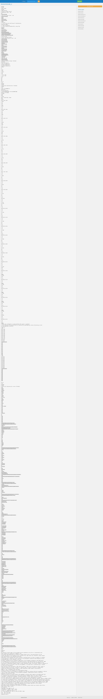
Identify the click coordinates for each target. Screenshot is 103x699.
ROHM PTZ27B (81, 27)
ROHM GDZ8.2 (81, 28)
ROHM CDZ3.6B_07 (82, 16)
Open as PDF (90, 6)
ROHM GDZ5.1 (81, 24)
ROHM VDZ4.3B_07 (82, 20)
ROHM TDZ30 (80, 11)
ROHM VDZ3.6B (81, 19)
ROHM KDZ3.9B (81, 22)
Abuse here (80, 697)
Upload (80, 1)
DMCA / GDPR (74, 697)
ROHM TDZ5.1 (80, 12)
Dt (23, 1)
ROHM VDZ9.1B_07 (82, 14)
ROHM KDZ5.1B (81, 17)
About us (68, 697)
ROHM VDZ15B (81, 25)
